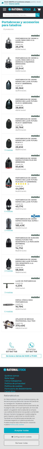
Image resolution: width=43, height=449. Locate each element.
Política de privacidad (15, 383)
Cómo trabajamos (13, 381)
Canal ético (10, 391)
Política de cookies (17, 424)
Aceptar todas (21, 430)
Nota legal (9, 378)
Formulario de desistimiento (18, 389)
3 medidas (9, 150)
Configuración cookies (22, 437)
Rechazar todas (21, 443)
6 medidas (8, 211)
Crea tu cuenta (14, 4)
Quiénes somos (12, 376)
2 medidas (9, 230)
